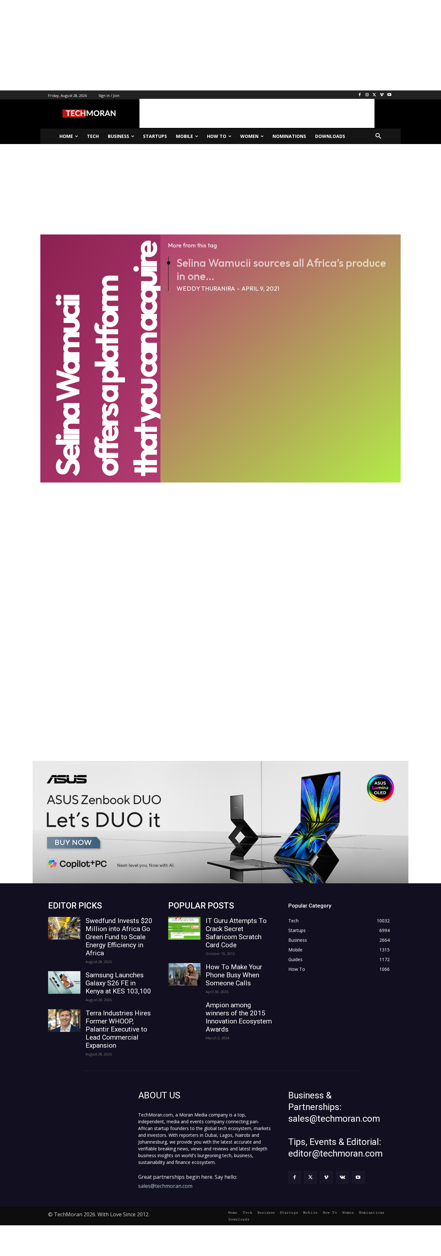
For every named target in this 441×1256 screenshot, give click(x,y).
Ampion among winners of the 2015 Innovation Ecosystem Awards (239, 1017)
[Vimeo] (381, 95)
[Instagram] (367, 95)
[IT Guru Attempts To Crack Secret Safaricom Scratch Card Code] (184, 928)
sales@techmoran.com (165, 1185)
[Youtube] (389, 95)
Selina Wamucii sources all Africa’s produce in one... (281, 269)
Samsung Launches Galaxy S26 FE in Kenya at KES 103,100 (118, 983)
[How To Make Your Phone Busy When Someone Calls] (184, 974)
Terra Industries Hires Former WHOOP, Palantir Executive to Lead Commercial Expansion (118, 1029)
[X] (374, 95)
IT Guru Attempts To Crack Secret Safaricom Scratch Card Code (236, 933)
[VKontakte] (342, 1177)
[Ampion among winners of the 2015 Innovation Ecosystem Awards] (184, 1012)
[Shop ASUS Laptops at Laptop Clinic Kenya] (220, 822)
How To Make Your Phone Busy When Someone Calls (234, 975)
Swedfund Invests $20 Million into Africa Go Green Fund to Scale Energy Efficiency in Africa (119, 937)
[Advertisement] (193, 45)
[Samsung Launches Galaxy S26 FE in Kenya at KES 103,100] (64, 982)
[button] (378, 136)
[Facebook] (360, 95)
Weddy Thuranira (206, 288)
